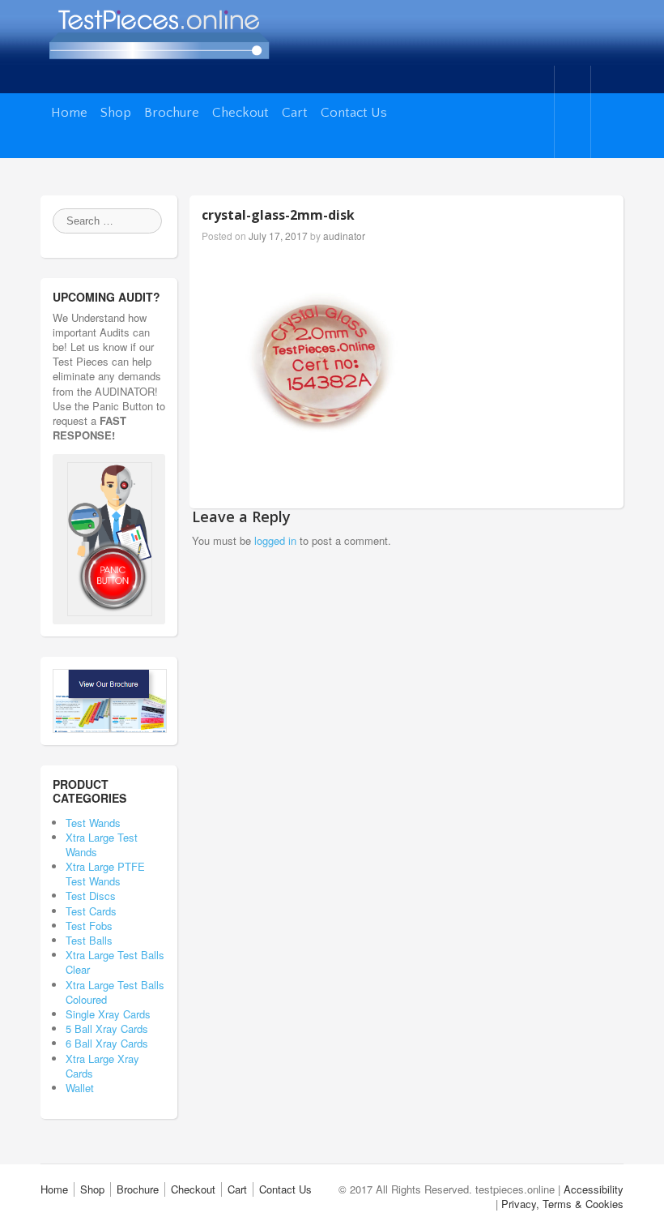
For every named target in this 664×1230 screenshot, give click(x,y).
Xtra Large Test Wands (102, 844)
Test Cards (115, 911)
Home (69, 112)
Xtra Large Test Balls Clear (115, 962)
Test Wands (104, 822)
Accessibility (594, 1189)
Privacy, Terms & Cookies (562, 1203)
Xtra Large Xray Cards (102, 1066)
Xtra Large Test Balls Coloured (115, 992)
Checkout (240, 112)
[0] (571, 112)
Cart (295, 112)
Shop (115, 112)
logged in (275, 540)
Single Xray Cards (108, 1014)
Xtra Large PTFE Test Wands (105, 874)
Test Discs (108, 895)
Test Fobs (113, 925)
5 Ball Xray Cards (107, 1028)
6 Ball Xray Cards (107, 1043)
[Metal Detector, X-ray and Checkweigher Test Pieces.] (158, 29)
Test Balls (113, 940)
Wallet (112, 1087)
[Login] (607, 112)
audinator (344, 235)
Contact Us (354, 112)
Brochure (171, 112)
